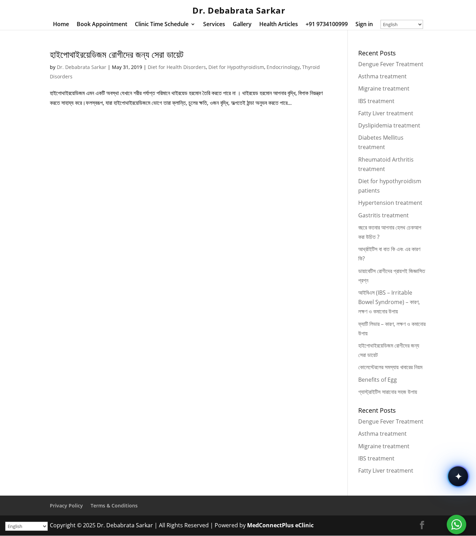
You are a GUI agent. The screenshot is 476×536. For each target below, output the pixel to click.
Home (61, 25)
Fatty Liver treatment (385, 113)
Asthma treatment (382, 76)
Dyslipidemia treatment (389, 125)
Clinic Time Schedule (162, 25)
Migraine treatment (383, 88)
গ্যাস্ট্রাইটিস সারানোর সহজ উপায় (387, 392)
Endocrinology (283, 67)
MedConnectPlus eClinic (280, 525)
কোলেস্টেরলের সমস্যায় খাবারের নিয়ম (390, 367)
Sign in (364, 25)
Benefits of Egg (377, 379)
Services (214, 25)
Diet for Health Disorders (177, 67)
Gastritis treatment (383, 215)
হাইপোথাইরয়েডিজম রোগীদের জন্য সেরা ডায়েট (116, 54)
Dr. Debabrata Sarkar (81, 67)
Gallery (242, 25)
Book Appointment (102, 25)
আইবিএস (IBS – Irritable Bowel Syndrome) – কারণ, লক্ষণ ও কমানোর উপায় (389, 302)
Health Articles (278, 25)
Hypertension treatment (390, 203)
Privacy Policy (66, 505)
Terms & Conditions (114, 505)
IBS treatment (376, 101)
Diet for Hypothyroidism (236, 67)
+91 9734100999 (327, 25)
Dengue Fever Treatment (390, 64)
